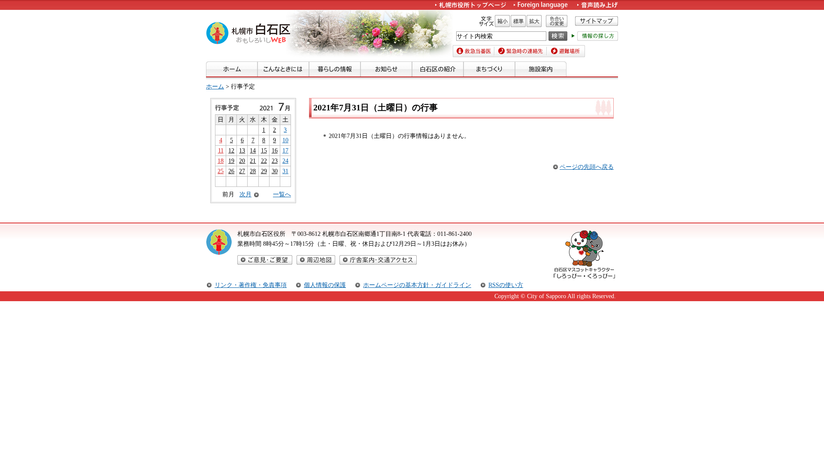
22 (264, 160)
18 (221, 160)
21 (253, 160)
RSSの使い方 (505, 284)
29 (264, 171)
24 (285, 160)
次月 (245, 194)
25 (221, 171)
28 (253, 171)
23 (275, 160)
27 (242, 171)
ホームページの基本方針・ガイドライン (417, 284)
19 (231, 160)
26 (231, 171)
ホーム (215, 86)
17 (285, 150)
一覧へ (282, 194)
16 (275, 150)
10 (285, 140)
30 (275, 171)
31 (285, 171)
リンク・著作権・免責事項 (251, 284)
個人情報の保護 (325, 284)
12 (231, 150)
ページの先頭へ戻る (587, 166)
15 (264, 150)
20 (242, 160)
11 (221, 150)
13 (242, 150)
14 (253, 150)
